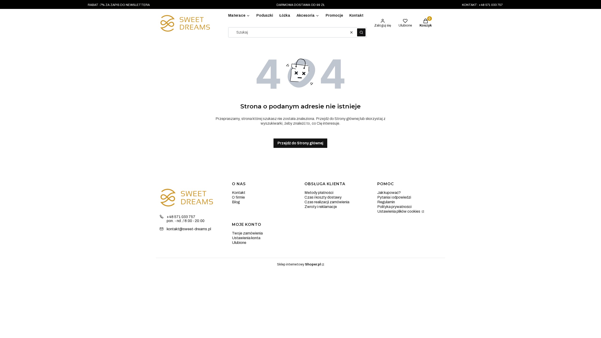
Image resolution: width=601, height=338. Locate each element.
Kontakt (238, 193)
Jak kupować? (389, 193)
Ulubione (239, 243)
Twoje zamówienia (247, 233)
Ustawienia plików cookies (399, 211)
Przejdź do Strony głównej (300, 143)
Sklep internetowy (299, 264)
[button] (361, 32)
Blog (236, 202)
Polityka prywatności (394, 207)
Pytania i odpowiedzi (394, 197)
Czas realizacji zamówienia (326, 202)
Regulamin (386, 202)
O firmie (238, 197)
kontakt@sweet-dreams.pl (189, 229)
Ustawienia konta (246, 238)
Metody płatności (318, 193)
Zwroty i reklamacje (320, 207)
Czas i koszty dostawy (323, 197)
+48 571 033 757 (181, 217)
